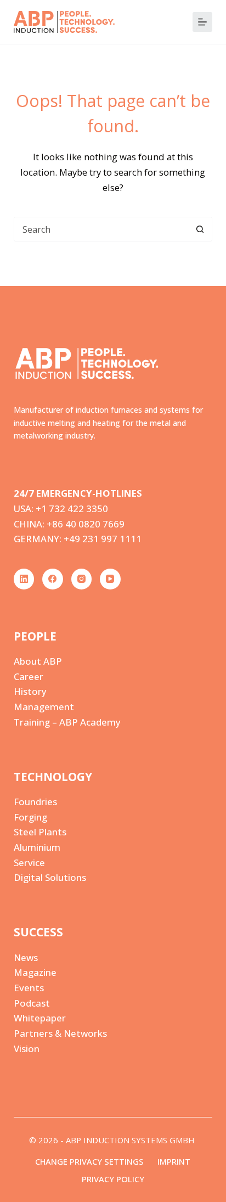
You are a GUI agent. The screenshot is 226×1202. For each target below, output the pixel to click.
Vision (26, 1048)
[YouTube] (110, 579)
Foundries (35, 801)
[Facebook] (52, 579)
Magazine (35, 972)
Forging (30, 817)
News (26, 957)
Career (28, 676)
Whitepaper (40, 1018)
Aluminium (37, 847)
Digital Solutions (50, 877)
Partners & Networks (60, 1033)
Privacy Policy (113, 1179)
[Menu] (202, 22)
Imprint (173, 1161)
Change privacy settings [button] (89, 1161)
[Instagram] (81, 579)
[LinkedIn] (24, 579)
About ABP (38, 661)
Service (29, 862)
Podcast (32, 1003)
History (30, 691)
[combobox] (101, 229)
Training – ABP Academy (67, 722)
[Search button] (200, 229)
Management (44, 706)
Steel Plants (40, 831)
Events (29, 987)
